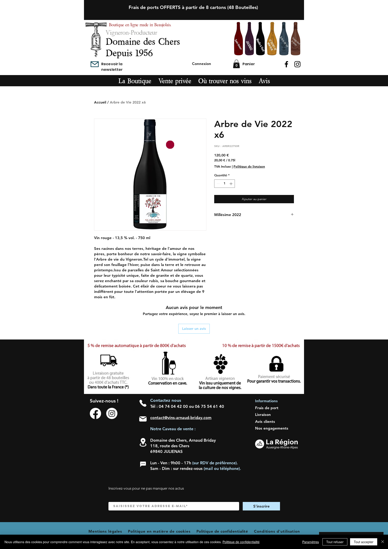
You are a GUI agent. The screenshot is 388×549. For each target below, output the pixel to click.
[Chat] (143, 464)
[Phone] (143, 403)
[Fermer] (382, 541)
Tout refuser (335, 542)
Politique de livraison (249, 166)
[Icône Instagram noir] (297, 64)
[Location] (143, 442)
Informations (266, 401)
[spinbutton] (224, 184)
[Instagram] (111, 413)
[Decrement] (217, 184)
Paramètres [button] (310, 542)
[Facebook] (95, 413)
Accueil (100, 102)
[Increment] (231, 184)
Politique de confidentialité (241, 542)
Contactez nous (165, 400)
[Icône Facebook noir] (286, 64)
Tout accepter (363, 542)
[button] (236, 64)
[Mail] (94, 64)
